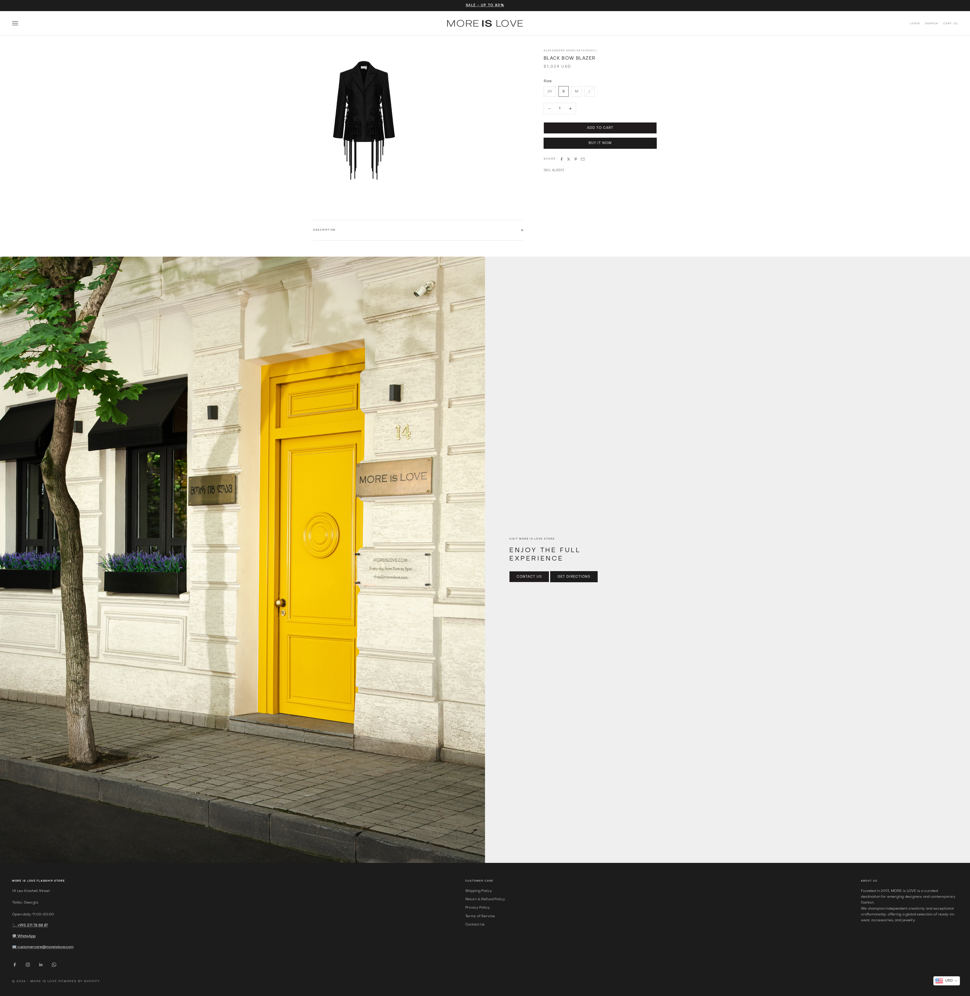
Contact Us (529, 576)
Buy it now (600, 143)
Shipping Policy (478, 891)
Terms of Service (480, 916)
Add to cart (600, 128)
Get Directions (573, 576)
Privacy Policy (477, 907)
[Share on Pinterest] (576, 159)
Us (875, 881)
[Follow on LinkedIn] (40, 964)
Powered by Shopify (79, 981)
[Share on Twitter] (569, 159)
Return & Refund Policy (485, 899)
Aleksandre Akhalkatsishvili (570, 51)
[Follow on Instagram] (27, 964)
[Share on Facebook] (562, 159)
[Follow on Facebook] (14, 964)
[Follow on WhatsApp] (54, 964)
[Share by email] (583, 159)
